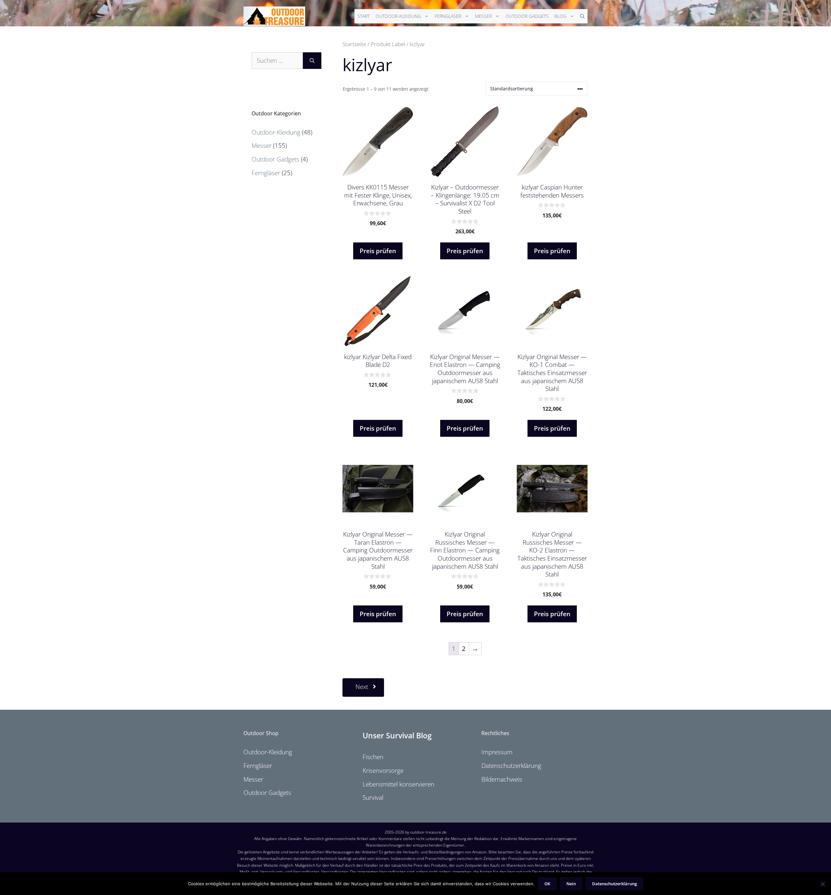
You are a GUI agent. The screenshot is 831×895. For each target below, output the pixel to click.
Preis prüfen (378, 251)
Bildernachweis (501, 779)
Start (363, 16)
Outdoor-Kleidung (398, 16)
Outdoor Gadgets (527, 16)
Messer (483, 16)
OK (547, 884)
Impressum (497, 752)
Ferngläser (448, 16)
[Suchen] (312, 60)
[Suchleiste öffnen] (582, 16)
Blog (560, 16)
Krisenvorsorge (383, 770)
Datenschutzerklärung (511, 765)
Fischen (373, 757)
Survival (373, 797)
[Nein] (822, 884)
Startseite (354, 44)
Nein (571, 884)
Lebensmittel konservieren (398, 784)
